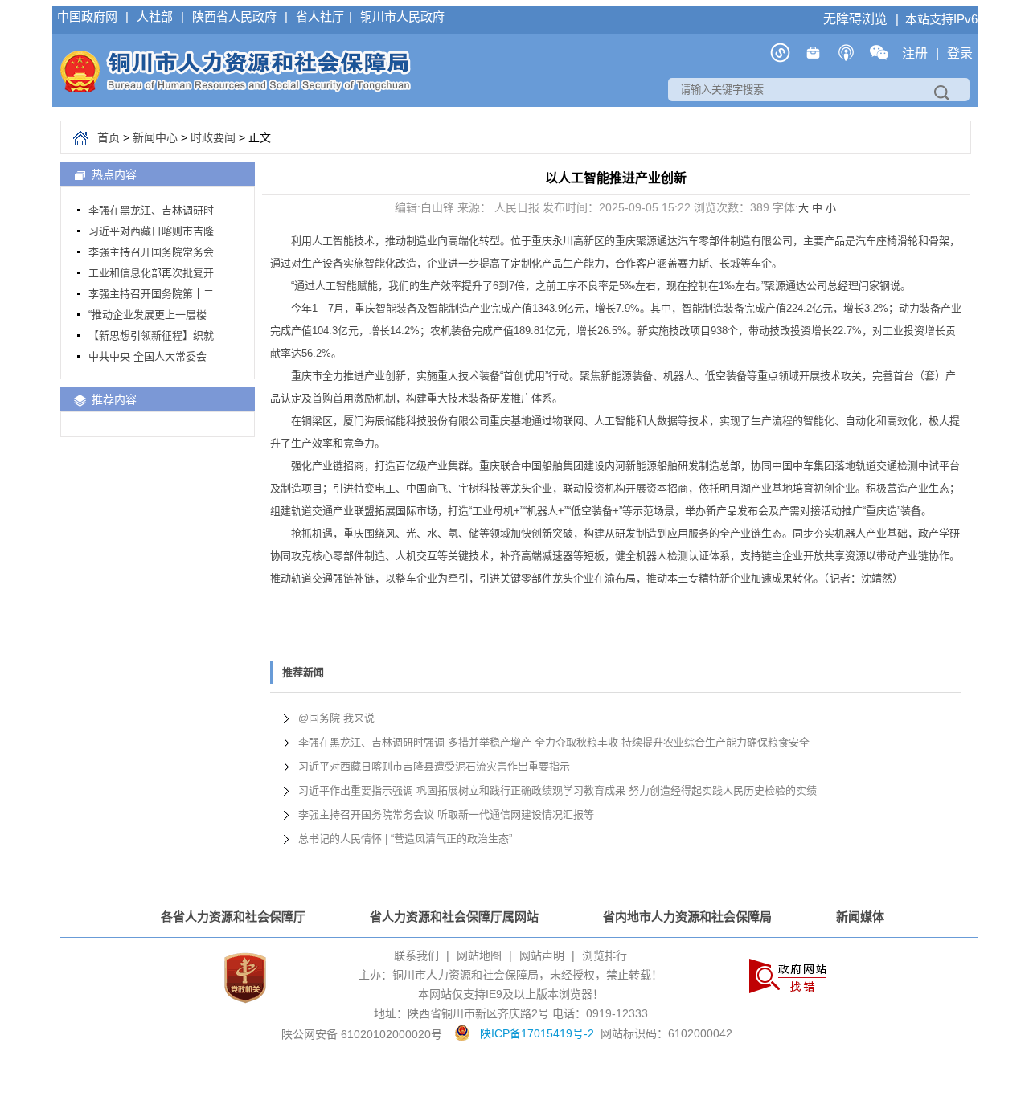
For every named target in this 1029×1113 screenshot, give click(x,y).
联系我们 (416, 955)
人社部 (156, 16)
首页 (108, 137)
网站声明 (541, 955)
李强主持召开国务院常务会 (151, 252)
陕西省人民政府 (236, 16)
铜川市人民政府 (402, 16)
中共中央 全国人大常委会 (147, 356)
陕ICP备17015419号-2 (537, 1033)
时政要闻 (213, 137)
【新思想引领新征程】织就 (151, 335)
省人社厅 (320, 16)
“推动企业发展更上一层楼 (147, 315)
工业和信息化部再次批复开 (151, 273)
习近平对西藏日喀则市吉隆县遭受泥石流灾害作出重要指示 (434, 766)
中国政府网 (89, 16)
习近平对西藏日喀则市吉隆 (151, 231)
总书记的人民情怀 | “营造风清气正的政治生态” (405, 839)
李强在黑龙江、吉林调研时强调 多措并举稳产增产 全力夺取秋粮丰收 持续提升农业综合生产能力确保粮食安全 (554, 742)
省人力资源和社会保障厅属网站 (454, 916)
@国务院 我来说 (336, 718)
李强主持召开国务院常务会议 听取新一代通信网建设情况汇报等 (446, 814)
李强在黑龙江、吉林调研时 (151, 210)
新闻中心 (155, 137)
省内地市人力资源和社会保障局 (687, 916)
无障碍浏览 (857, 19)
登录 (960, 53)
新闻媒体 (860, 916)
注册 (916, 53)
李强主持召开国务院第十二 (151, 294)
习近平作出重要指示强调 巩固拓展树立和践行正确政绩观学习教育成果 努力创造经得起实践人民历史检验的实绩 (557, 790)
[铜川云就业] (813, 58)
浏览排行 (604, 955)
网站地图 (479, 955)
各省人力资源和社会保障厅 (233, 916)
